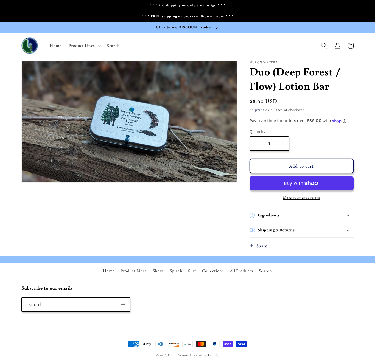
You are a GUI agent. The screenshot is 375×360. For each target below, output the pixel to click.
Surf (192, 270)
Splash (176, 270)
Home (109, 270)
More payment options (301, 197)
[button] (84, 45)
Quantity (258, 131)
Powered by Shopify (204, 355)
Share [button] (261, 246)
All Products (241, 270)
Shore (158, 270)
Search (265, 270)
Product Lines (134, 270)
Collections (213, 270)
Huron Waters (178, 355)
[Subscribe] (123, 304)
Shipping (257, 109)
